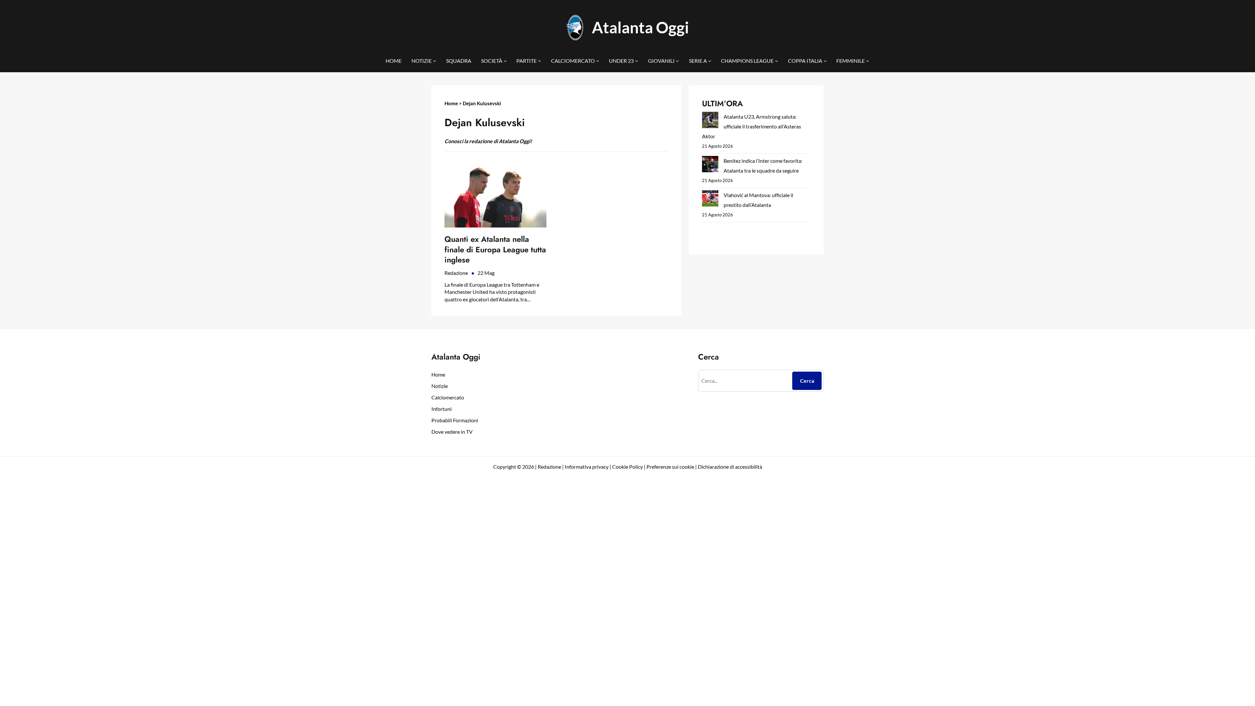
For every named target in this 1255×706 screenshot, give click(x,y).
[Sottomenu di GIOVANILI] (677, 60)
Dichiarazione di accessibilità (730, 466)
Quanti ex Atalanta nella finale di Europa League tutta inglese (495, 249)
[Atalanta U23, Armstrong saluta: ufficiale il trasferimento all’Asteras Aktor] (710, 121)
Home (451, 103)
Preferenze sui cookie (670, 466)
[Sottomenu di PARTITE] (539, 60)
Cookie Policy (627, 466)
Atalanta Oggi (640, 27)
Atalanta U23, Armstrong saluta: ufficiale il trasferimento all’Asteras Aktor (751, 126)
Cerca (807, 381)
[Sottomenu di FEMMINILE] (867, 60)
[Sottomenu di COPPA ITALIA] (825, 60)
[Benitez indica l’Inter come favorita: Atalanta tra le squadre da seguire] (710, 165)
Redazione (456, 273)
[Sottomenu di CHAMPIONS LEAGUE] (776, 60)
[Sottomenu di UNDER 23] (636, 60)
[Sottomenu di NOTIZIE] (434, 60)
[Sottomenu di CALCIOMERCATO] (597, 60)
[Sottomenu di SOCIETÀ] (505, 60)
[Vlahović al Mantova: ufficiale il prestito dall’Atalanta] (710, 200)
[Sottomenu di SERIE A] (709, 60)
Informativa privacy (586, 466)
